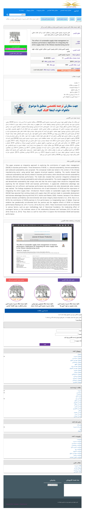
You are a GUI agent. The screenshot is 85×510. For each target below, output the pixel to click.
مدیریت (72, 19)
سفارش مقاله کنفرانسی (52, 10)
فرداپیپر (76, 11)
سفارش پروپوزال (30, 10)
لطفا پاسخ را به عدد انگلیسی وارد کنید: (72, 338)
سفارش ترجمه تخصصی (65, 10)
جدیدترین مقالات (42, 311)
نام (80, 331)
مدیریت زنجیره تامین (62, 19)
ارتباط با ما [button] (21, 10)
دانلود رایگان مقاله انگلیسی (68, 280)
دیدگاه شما (78, 320)
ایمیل (79, 334)
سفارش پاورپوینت (40, 10)
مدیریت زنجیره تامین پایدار (47, 19)
